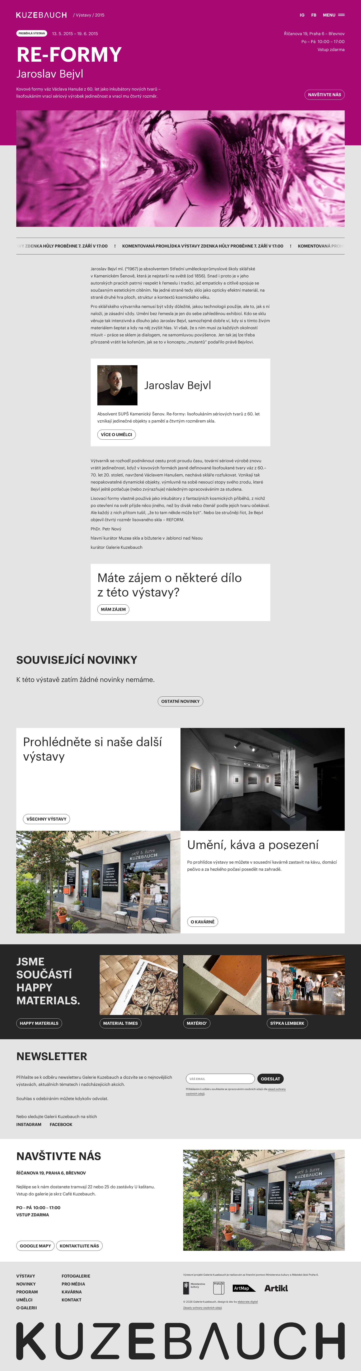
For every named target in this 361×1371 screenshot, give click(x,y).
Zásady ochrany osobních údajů (202, 1307)
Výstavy (25, 1276)
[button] (334, 15)
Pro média (73, 1284)
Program (27, 1291)
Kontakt (71, 1299)
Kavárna (72, 1291)
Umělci (24, 1299)
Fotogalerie (76, 1276)
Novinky (26, 1284)
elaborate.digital (248, 1301)
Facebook (61, 1124)
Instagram (28, 1124)
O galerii (26, 1307)
